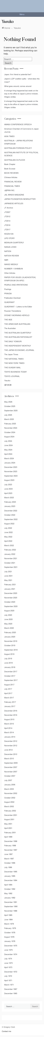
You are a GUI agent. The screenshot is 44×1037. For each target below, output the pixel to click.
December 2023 (10, 467)
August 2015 (9, 719)
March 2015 (9, 723)
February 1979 (10, 928)
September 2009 (10, 763)
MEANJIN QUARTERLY (14, 242)
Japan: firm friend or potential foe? (17, 74)
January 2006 (9, 784)
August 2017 (9, 684)
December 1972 (10, 971)
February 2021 (10, 584)
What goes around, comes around (17, 86)
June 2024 (8, 445)
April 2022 (8, 541)
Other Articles (9, 273)
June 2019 (8, 662)
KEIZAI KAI (8, 233)
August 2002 (9, 802)
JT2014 (7, 220)
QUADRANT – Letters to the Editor (18, 306)
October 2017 (9, 676)
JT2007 (7, 212)
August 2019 (9, 654)
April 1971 (8, 980)
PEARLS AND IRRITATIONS (16, 284)
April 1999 (8, 836)
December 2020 (10, 593)
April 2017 (8, 693)
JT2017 (7, 229)
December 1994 (10, 880)
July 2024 (8, 441)
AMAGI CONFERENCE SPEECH (18, 124)
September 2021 (10, 567)
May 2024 (8, 449)
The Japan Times (11, 354)
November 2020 (10, 597)
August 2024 (9, 436)
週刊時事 (8, 385)
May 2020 (8, 623)
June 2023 (8, 488)
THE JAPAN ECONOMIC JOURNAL (19, 350)
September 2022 (10, 519)
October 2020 (9, 602)
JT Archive (8, 207)
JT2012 (7, 216)
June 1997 (8, 854)
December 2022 (10, 510)
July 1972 (8, 976)
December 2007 (10, 767)
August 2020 (9, 610)
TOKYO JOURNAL (12, 376)
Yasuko (7, 380)
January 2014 (9, 736)
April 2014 (8, 728)
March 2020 (9, 628)
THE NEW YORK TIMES (14, 363)
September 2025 (10, 410)
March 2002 (9, 806)
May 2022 (8, 536)
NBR (6, 260)
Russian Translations (12, 311)
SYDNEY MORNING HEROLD (16, 315)
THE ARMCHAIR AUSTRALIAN (17, 324)
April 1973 (8, 967)
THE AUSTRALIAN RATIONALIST (18, 337)
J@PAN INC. (9, 190)
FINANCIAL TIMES (12, 186)
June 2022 (8, 532)
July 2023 (8, 484)
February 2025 (10, 423)
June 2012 (8, 749)
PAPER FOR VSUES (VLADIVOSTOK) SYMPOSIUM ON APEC (20, 279)
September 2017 (10, 680)
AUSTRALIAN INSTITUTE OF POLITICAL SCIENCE (21, 154)
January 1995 (9, 876)
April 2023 (8, 493)
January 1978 (9, 941)
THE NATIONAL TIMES (14, 358)
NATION (7, 251)
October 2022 (9, 515)
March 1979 (9, 923)
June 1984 (8, 919)
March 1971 (9, 984)
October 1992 (9, 889)
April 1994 (8, 884)
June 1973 (8, 963)
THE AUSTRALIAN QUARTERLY (17, 332)
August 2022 (9, 523)
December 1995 (10, 871)
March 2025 (9, 419)
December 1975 (10, 945)
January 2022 (9, 554)
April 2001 (8, 828)
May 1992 (8, 893)
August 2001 (9, 819)
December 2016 (10, 710)
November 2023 (10, 471)
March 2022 (9, 545)
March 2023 (9, 497)
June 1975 (8, 950)
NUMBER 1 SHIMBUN (13, 268)
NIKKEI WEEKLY (11, 264)
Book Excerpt (9, 168)
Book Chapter (9, 164)
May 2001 (8, 823)
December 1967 (10, 989)
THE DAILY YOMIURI (13, 341)
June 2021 (8, 575)
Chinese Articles (10, 177)
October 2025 (9, 406)
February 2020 (10, 632)
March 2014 (9, 732)
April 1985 (8, 915)
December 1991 (10, 902)
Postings (7, 289)
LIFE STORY (9, 238)
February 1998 (10, 845)
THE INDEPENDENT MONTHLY (17, 345)
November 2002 (10, 793)
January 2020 (9, 636)
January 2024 (9, 462)
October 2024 (9, 432)
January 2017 (9, 706)
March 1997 (9, 858)
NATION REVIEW (11, 255)
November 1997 (10, 850)
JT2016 (7, 225)
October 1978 (9, 932)
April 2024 (8, 454)
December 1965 (10, 993)
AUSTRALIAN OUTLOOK (14, 160)
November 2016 (10, 715)
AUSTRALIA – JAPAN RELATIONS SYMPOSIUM (18, 142)
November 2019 (10, 641)
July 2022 (8, 528)
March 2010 (9, 758)
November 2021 (10, 558)
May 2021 (8, 580)
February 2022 (10, 549)
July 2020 (8, 615)
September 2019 (10, 649)
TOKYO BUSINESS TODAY (15, 371)
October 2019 (9, 645)
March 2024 (9, 458)
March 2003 (9, 789)
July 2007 (8, 780)
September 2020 (10, 606)
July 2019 (8, 658)
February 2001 (10, 832)
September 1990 (10, 906)
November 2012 (10, 745)
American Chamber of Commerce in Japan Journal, (21, 130)
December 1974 (10, 954)
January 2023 (9, 506)
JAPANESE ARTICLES (13, 203)
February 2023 (10, 502)
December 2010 (10, 754)
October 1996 (9, 863)
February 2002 (10, 810)
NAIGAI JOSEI (10, 247)
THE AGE (8, 319)
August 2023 (9, 480)
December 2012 (10, 741)
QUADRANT (9, 302)
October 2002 (9, 797)
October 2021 (9, 562)
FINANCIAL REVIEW (13, 181)
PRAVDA (8, 293)
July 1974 (8, 958)
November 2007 (10, 771)
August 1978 (9, 937)
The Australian (10, 328)
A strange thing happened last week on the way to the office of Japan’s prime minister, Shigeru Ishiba (21, 93)
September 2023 (10, 475)
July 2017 (8, 689)
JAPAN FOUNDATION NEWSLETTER (20, 199)
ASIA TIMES (9, 136)
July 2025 (8, 415)
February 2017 (10, 702)
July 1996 (8, 867)
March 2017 (9, 697)
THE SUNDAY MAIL (12, 367)
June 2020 (8, 619)
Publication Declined (12, 298)
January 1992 (9, 897)
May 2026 (8, 401)
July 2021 (8, 571)
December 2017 (10, 671)
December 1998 (10, 841)
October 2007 (9, 776)
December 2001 (10, 815)
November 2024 (10, 428)
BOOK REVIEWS (11, 173)
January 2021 (9, 589)
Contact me (6, 1031)
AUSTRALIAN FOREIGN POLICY (18, 148)
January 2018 (9, 667)
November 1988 (10, 910)
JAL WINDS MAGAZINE (14, 194)
